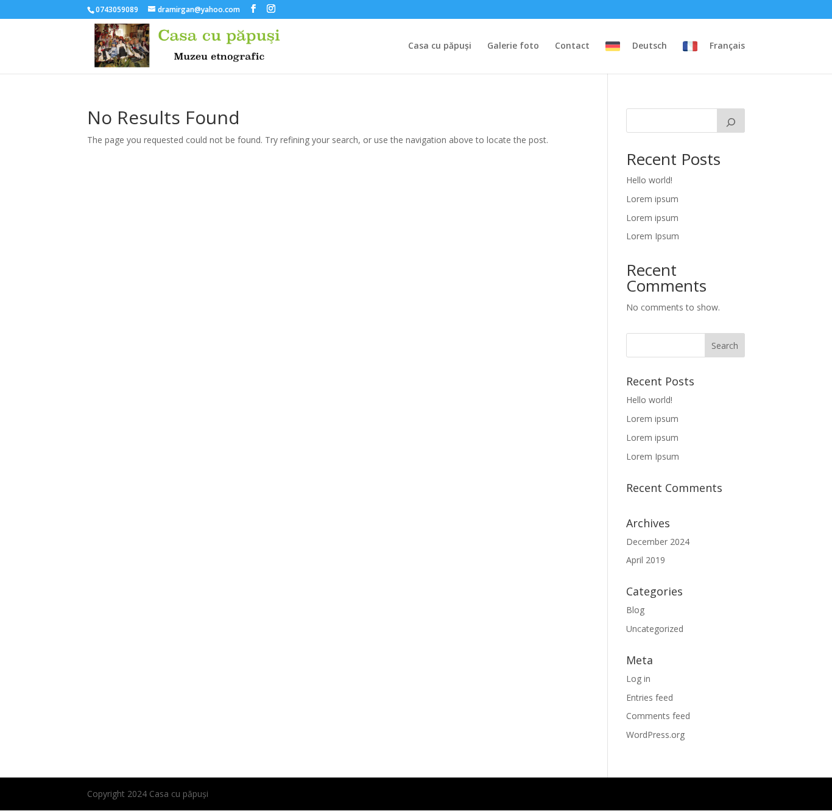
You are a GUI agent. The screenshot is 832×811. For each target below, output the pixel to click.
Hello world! (649, 180)
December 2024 (657, 541)
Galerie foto (513, 46)
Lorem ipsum (652, 199)
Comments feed (658, 715)
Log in (638, 678)
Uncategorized (654, 628)
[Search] (731, 120)
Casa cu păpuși (439, 46)
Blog (635, 610)
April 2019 (645, 560)
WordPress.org (655, 734)
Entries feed (649, 697)
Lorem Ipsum (652, 236)
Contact (572, 46)
